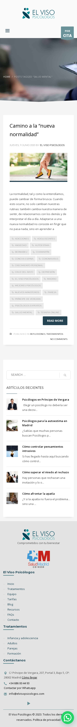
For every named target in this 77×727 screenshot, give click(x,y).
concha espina (24, 258)
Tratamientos (54, 334)
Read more (55, 321)
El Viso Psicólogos (26, 278)
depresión (48, 272)
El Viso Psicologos (52, 145)
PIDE (67, 33)
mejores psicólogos (28, 285)
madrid (51, 278)
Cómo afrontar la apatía (38, 493)
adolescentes (46, 238)
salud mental (23, 312)
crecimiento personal (29, 265)
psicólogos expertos (28, 305)
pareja (52, 292)
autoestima (42, 245)
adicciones (22, 238)
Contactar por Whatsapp (20, 688)
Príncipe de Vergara (28, 299)
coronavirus (50, 258)
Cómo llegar (29, 677)
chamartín (42, 252)
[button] (67, 717)
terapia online (50, 312)
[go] (65, 375)
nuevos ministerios (27, 292)
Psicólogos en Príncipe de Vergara (45, 399)
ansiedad (21, 245)
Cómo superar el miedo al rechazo (45, 472)
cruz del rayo (24, 272)
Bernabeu (21, 252)
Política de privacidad (47, 720)
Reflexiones (37, 334)
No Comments (58, 339)
